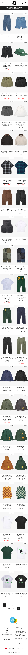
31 (16, 605)
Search (7, 630)
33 (23, 605)
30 (13, 605)
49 (14, 608)
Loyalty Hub (7, 639)
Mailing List (7, 628)
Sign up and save (20, 628)
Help (7, 632)
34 (9, 608)
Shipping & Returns (7, 634)
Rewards (7, 637)
